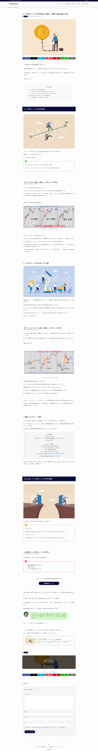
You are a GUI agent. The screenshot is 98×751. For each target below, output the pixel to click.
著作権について (45, 746)
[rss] (86, 0)
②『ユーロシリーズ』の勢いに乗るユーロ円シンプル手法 (44, 93)
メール (26, 717)
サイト (25, 722)
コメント (26, 694)
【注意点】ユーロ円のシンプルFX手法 (40, 97)
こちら (41, 633)
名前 (26, 711)
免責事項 (51, 746)
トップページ (37, 746)
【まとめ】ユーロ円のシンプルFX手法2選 (40, 95)
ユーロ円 (25, 16)
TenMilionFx (13, 4)
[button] (26, 58)
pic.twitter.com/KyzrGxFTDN (57, 453)
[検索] (88, 0)
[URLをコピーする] (72, 58)
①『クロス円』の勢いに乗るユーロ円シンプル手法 (43, 91)
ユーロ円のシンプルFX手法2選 (37, 89)
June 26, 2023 (56, 456)
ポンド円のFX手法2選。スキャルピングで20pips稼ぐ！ (49, 639)
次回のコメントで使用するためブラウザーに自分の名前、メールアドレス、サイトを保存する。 (46, 727)
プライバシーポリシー (58, 746)
